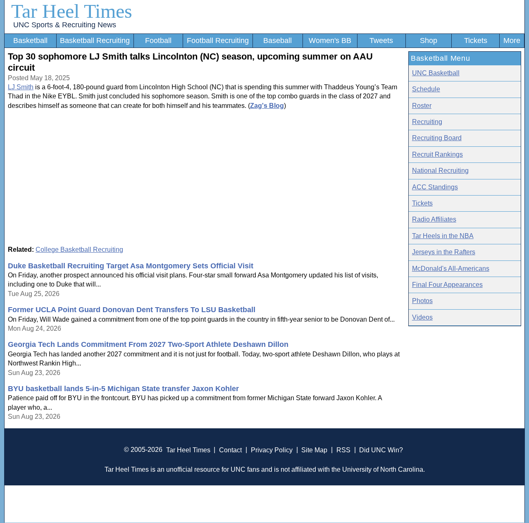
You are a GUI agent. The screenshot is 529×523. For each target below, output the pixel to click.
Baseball (277, 40)
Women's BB (330, 40)
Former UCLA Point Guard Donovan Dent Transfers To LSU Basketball (131, 310)
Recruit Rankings (437, 154)
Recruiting (427, 121)
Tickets (475, 40)
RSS (343, 449)
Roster (421, 105)
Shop (428, 40)
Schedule (426, 89)
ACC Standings (435, 187)
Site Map (314, 449)
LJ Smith (20, 87)
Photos (422, 300)
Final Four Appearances (447, 284)
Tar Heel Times (71, 11)
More (511, 40)
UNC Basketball (436, 72)
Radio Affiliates (434, 219)
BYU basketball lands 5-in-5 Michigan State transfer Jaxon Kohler (123, 388)
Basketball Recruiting (95, 40)
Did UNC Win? (381, 449)
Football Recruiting (218, 40)
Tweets (381, 40)
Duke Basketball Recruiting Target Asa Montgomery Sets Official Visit (130, 266)
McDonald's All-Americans (450, 268)
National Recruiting (440, 170)
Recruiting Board (437, 137)
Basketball (30, 40)
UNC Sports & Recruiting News (64, 25)
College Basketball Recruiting (79, 249)
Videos (422, 317)
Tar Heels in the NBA (443, 235)
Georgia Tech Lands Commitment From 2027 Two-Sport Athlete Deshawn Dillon (148, 344)
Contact (230, 449)
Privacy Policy (272, 449)
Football (158, 40)
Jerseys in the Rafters (443, 252)
